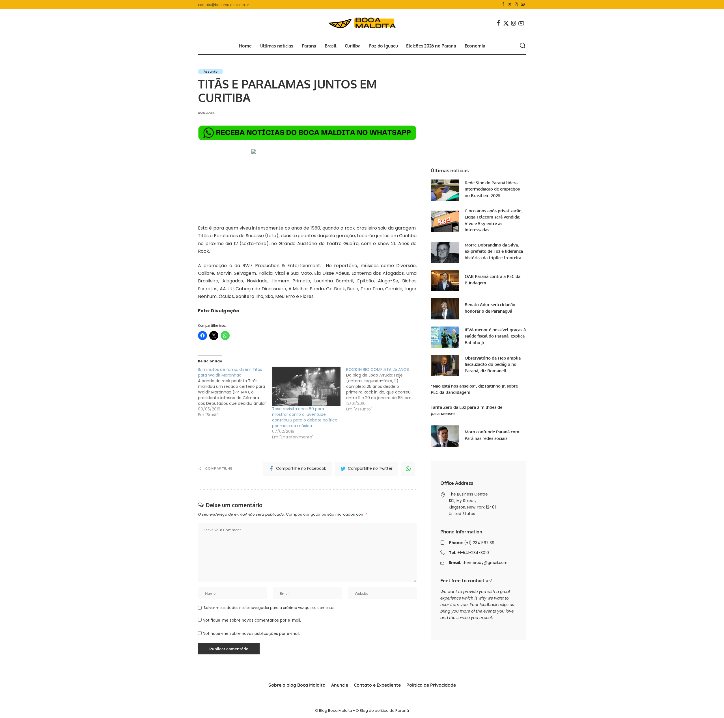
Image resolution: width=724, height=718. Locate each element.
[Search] (522, 45)
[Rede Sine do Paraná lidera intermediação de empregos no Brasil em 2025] (445, 190)
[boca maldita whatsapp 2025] (307, 132)
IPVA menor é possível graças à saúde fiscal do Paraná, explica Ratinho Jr (495, 336)
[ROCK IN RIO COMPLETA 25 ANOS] (383, 389)
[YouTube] (523, 4)
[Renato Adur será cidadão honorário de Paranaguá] (445, 308)
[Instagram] (516, 4)
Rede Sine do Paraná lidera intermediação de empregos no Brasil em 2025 (492, 189)
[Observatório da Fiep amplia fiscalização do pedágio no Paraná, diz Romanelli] (445, 365)
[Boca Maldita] (362, 23)
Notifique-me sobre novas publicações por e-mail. (251, 633)
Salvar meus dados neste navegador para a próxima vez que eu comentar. (269, 607)
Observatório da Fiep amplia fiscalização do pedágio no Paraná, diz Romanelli (493, 364)
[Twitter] (510, 4)
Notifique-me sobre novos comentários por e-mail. (252, 620)
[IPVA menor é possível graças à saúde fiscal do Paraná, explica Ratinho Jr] (445, 337)
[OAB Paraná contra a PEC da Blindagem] (445, 280)
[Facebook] (503, 4)
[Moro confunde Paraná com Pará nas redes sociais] (445, 436)
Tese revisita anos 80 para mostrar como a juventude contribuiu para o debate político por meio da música (304, 417)
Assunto (210, 71)
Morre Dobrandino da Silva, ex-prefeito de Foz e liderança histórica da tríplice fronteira (494, 251)
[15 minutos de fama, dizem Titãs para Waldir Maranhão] (235, 392)
